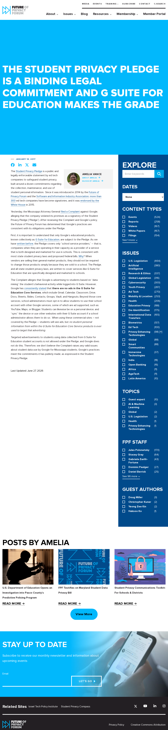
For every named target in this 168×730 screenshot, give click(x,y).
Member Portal (154, 14)
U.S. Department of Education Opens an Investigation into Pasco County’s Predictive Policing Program (27, 592)
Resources (101, 14)
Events (97, 4)
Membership (126, 14)
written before (25, 243)
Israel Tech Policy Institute (43, 706)
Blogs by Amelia (91, 181)
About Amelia (89, 178)
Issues (68, 14)
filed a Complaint (70, 211)
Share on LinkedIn (19, 165)
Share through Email (34, 165)
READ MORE (11, 603)
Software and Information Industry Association (62, 196)
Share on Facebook (13, 165)
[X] (135, 706)
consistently (31, 288)
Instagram (164, 706)
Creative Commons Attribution (148, 724)
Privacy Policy (116, 724)
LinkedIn (154, 706)
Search (161, 4)
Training (111, 4)
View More (84, 614)
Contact (144, 4)
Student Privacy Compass (75, 706)
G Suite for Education (47, 239)
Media (85, 4)
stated (42, 288)
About (50, 14)
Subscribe (128, 4)
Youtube (145, 706)
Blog (84, 14)
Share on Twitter (27, 165)
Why (81, 256)
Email (5, 673)
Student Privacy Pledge (29, 171)
